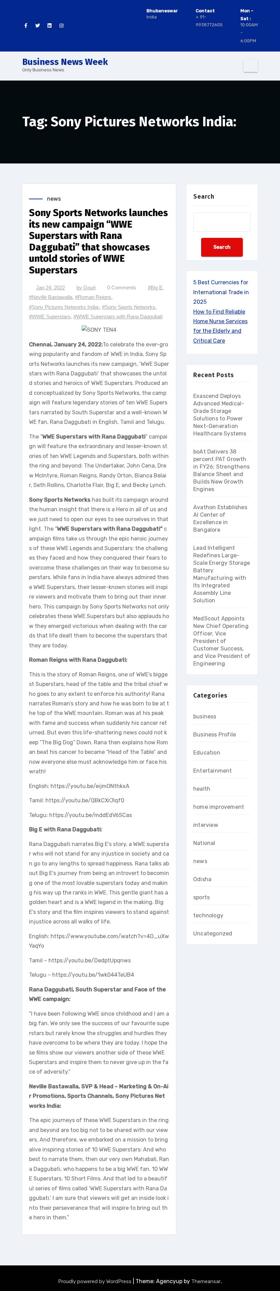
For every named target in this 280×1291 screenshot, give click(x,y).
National (204, 843)
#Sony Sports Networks (128, 307)
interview (205, 825)
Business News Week (65, 62)
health (201, 789)
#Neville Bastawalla (50, 297)
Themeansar (206, 1281)
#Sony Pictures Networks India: (64, 307)
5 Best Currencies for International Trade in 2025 (221, 292)
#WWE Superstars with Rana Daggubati (118, 316)
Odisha (202, 879)
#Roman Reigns (93, 297)
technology (208, 915)
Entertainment (212, 771)
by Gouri (86, 287)
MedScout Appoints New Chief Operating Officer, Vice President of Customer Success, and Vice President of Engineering (221, 641)
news (54, 199)
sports (201, 897)
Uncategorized (213, 933)
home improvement (218, 807)
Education (206, 752)
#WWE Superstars (50, 316)
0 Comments (121, 287)
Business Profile (214, 734)
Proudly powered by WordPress (95, 1281)
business (204, 716)
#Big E (155, 287)
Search (203, 196)
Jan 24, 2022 (50, 287)
